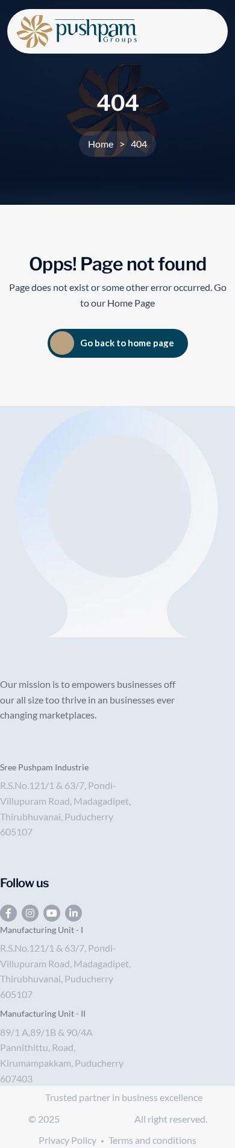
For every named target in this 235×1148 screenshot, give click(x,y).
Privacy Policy (67, 1140)
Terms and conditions (152, 1140)
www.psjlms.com (98, 1119)
